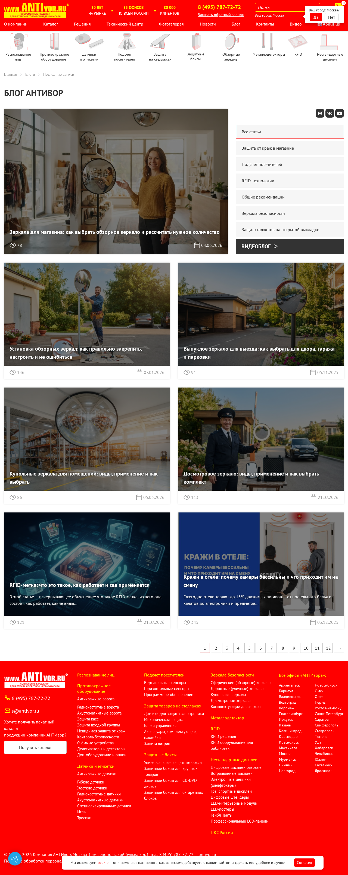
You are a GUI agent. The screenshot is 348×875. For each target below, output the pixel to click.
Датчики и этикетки (95, 766)
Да (316, 17)
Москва (278, 15)
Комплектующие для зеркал (236, 706)
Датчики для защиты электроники (174, 713)
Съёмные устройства (95, 742)
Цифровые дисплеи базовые (236, 767)
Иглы (81, 811)
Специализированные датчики (104, 805)
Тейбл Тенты (221, 815)
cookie (103, 862)
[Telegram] (15, 858)
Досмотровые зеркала (230, 700)
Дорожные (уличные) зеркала (237, 688)
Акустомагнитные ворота (99, 713)
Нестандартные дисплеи (234, 759)
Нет (331, 17)
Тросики (84, 817)
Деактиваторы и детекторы (101, 748)
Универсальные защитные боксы (173, 762)
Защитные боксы (160, 754)
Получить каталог (35, 747)
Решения (82, 24)
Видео (296, 24)
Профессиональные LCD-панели (239, 821)
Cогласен (304, 862)
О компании (15, 24)
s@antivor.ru (25, 711)
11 (317, 648)
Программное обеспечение (168, 694)
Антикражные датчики (96, 773)
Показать (12, 868)
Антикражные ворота (95, 698)
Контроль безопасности (98, 736)
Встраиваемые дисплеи (232, 773)
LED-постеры (222, 809)
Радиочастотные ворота (98, 707)
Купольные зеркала (228, 694)
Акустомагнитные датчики (100, 799)
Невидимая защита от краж (101, 731)
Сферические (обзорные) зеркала (241, 682)
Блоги (30, 74)
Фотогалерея (171, 24)
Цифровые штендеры (230, 797)
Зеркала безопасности (232, 675)
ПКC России (222, 832)
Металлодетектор (227, 717)
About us (331, 24)
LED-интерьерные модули (234, 803)
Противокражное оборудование (94, 688)
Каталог (50, 24)
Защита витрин (157, 743)
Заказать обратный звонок (221, 14)
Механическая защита (163, 719)
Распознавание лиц (95, 675)
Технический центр (125, 24)
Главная (10, 74)
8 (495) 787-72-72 (31, 698)
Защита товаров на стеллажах (172, 706)
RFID (215, 728)
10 (306, 648)
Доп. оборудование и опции (101, 754)
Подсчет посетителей (164, 675)
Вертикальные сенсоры (165, 682)
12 (328, 648)
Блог (236, 24)
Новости (208, 24)
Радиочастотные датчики (99, 794)
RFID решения (223, 736)
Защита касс (88, 719)
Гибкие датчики (90, 782)
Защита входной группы (98, 725)
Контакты (265, 24)
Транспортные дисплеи (231, 791)
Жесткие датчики (92, 788)
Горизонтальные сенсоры (166, 688)
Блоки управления (160, 725)
